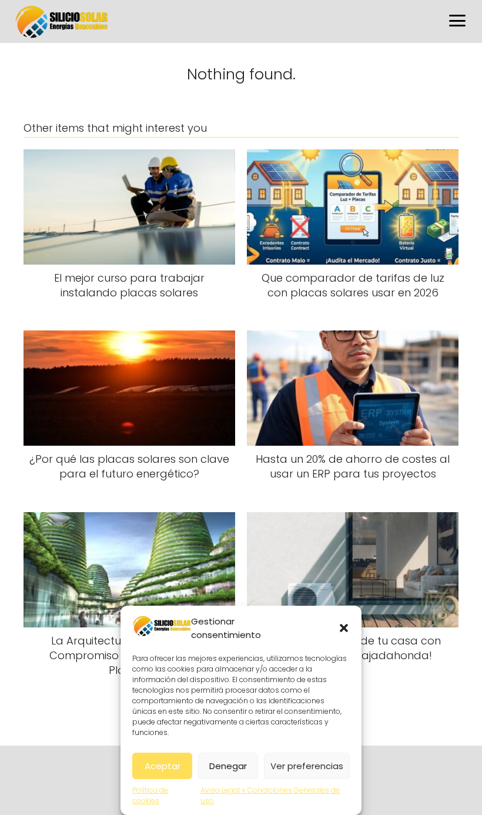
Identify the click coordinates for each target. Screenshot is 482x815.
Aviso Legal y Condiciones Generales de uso (270, 795)
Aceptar (162, 766)
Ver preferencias (306, 766)
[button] (344, 628)
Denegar (228, 766)
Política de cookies (150, 795)
